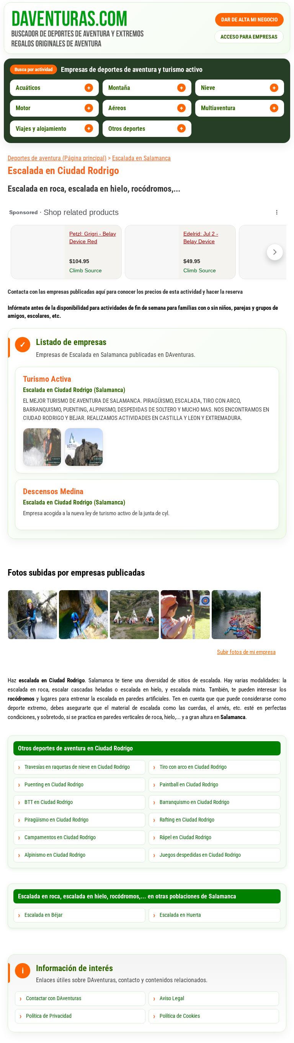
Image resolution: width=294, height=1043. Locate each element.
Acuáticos (28, 87)
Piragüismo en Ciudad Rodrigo (56, 820)
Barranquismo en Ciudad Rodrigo (194, 802)
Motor (23, 108)
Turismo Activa (47, 379)
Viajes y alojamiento (41, 128)
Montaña (119, 87)
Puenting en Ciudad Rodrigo (53, 784)
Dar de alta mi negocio (249, 19)
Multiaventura (218, 108)
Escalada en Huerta (180, 915)
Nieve (208, 87)
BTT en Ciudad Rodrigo (48, 802)
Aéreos (117, 108)
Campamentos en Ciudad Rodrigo (60, 837)
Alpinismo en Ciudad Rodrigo (54, 855)
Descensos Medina (53, 491)
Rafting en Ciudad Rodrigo (187, 820)
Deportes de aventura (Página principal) (57, 158)
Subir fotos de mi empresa (246, 652)
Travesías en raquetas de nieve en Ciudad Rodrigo (77, 767)
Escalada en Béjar (43, 915)
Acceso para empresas (249, 37)
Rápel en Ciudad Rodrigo (185, 837)
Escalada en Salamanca (141, 158)
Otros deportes (126, 128)
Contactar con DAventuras (53, 998)
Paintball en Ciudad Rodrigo (189, 784)
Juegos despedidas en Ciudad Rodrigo (200, 855)
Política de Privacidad (49, 1016)
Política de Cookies (180, 1016)
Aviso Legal (172, 998)
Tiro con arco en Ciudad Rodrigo (193, 767)
